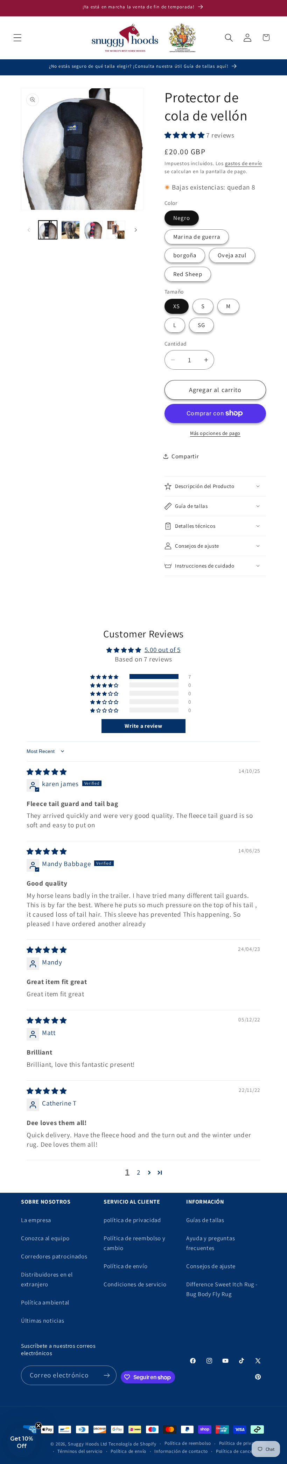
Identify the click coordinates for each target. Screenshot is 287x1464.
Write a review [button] (143, 726)
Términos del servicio (80, 1451)
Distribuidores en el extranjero (46, 1279)
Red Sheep (187, 274)
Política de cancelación (241, 1451)
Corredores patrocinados (54, 1256)
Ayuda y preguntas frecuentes (210, 1243)
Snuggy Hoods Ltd (87, 1444)
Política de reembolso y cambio (135, 1243)
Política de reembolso (187, 1443)
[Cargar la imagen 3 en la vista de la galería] (70, 230)
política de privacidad (132, 1220)
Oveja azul (232, 255)
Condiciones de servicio (135, 1284)
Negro (181, 218)
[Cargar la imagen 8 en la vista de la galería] (116, 230)
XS (176, 306)
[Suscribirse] (107, 1375)
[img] (47, 771)
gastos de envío (243, 163)
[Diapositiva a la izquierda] (28, 230)
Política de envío (125, 1266)
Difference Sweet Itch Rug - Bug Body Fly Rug (221, 1289)
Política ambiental (45, 1302)
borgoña (184, 255)
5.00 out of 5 (163, 649)
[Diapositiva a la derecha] (136, 230)
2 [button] (138, 1172)
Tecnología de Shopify (132, 1444)
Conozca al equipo (45, 1238)
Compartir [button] (185, 456)
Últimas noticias (42, 1320)
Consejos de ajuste (211, 1266)
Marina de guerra (196, 237)
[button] (17, 37)
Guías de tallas (205, 1220)
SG (201, 325)
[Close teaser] (38, 1425)
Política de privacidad (242, 1443)
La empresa (36, 1220)
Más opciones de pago (215, 433)
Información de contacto (181, 1451)
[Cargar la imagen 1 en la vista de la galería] (47, 230)
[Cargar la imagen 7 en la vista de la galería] (93, 230)
